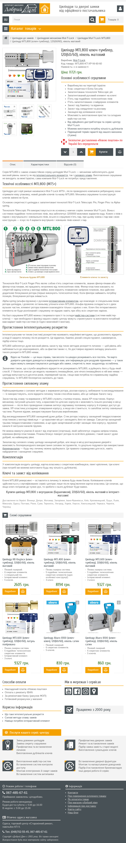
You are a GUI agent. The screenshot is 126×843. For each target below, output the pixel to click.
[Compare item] (120, 152)
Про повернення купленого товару (87, 796)
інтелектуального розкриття (52, 175)
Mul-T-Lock (79, 60)
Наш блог (73, 812)
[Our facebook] (77, 691)
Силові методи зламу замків (21, 717)
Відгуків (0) (70, 164)
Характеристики (40, 164)
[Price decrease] (65, 152)
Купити (103, 152)
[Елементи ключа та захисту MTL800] (94, 249)
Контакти (73, 792)
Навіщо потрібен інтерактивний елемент (27, 721)
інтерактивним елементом (63, 301)
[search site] (92, 19)
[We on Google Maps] (94, 691)
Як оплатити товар (78, 799)
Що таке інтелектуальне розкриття (24, 714)
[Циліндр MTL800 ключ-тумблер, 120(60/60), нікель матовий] (29, 74)
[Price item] (81, 152)
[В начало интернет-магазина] (5, 38)
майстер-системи (85, 315)
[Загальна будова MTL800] (31, 249)
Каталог (25, 28)
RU (5, 20)
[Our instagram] (85, 691)
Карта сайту (74, 809)
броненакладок (11, 448)
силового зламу (83, 175)
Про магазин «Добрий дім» (83, 802)
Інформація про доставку (82, 806)
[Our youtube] (68, 691)
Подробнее (10, 591)
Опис (13, 164)
